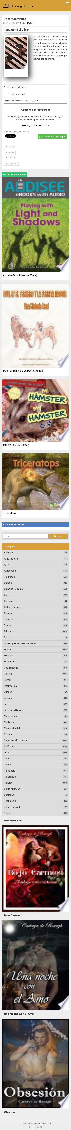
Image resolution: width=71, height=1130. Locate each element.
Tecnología (10, 801)
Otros (7, 752)
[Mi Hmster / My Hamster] (35, 411)
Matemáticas (11, 716)
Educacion (9, 631)
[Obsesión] (35, 1109)
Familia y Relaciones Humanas (20, 643)
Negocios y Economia (15, 740)
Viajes (7, 813)
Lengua (8, 698)
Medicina (9, 722)
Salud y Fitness (12, 789)
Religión (8, 782)
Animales (9, 552)
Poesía (7, 758)
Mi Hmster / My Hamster (16, 444)
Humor (7, 680)
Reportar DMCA (35, 1127)
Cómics (8, 595)
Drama (7, 625)
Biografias (9, 577)
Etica (7, 637)
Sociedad (9, 795)
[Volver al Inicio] (19, 6)
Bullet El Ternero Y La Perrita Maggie (23, 370)
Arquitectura (11, 558)
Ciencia (8, 583)
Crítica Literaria (12, 607)
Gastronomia (11, 667)
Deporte (8, 619)
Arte (6, 564)
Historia (8, 673)
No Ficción (9, 153)
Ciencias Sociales (13, 589)
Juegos (8, 692)
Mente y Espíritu (12, 728)
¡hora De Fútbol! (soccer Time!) (20, 275)
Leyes (7, 704)
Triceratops (9, 513)
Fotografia (9, 661)
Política (8, 764)
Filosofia (8, 655)
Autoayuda (10, 571)
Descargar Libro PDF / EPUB (35, 125)
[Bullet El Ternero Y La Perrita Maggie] (35, 326)
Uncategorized (12, 807)
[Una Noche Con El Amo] (35, 1011)
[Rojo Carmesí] (35, 912)
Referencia (10, 776)
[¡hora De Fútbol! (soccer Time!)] (35, 225)
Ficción (8, 649)
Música (8, 734)
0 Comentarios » (27, 23)
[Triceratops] (35, 482)
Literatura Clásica (13, 710)
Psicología (9, 770)
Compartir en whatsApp (53, 136)
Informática (10, 686)
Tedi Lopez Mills (18, 94)
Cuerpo (8, 613)
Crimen (8, 601)
